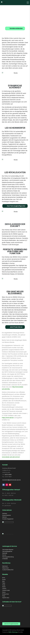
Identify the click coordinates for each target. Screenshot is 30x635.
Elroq (3, 577)
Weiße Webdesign (13, 632)
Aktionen (4, 517)
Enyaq (3, 579)
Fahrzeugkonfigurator (7, 549)
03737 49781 (8, 474)
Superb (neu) (5, 597)
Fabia (3, 583)
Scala (3, 585)
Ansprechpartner (6, 515)
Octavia (4, 588)
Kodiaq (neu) (5, 594)
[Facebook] (3, 485)
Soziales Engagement (7, 519)
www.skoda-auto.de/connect (11, 457)
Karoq (3, 592)
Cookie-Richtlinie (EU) (7, 569)
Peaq (3, 595)
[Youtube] (10, 485)
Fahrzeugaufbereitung (8, 556)
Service (4, 555)
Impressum (5, 566)
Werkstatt (4, 553)
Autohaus (4, 513)
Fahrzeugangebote (7, 551)
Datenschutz (5, 568)
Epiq (3, 581)
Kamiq (3, 586)
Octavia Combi (6, 590)
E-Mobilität (5, 558)
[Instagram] (7, 485)
